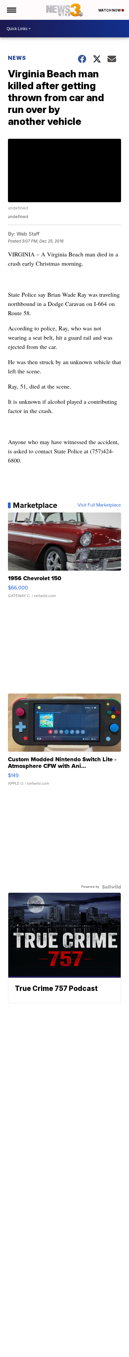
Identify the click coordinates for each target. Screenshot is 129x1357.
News (17, 58)
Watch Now (109, 10)
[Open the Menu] (11, 10)
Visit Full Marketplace (99, 505)
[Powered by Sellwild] (111, 887)
